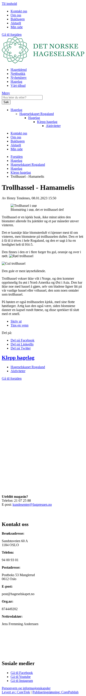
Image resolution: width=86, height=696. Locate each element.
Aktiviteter (53, 126)
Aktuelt (16, 23)
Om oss (16, 15)
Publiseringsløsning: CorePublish (55, 692)
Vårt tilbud (18, 85)
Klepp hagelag (47, 122)
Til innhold (9, 4)
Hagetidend (19, 70)
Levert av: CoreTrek (16, 692)
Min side (17, 27)
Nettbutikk (18, 73)
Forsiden (17, 156)
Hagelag (16, 81)
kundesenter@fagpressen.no (32, 504)
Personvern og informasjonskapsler (26, 688)
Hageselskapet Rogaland (36, 114)
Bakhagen (18, 19)
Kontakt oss (19, 11)
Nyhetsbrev (19, 77)
